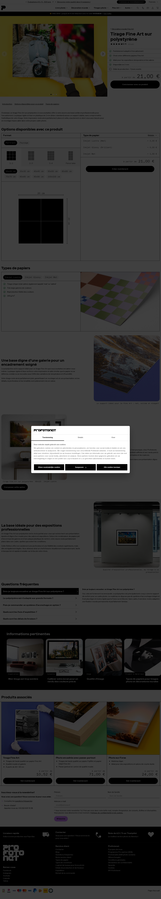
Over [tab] (113, 437)
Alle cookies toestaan (112, 467)
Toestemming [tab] (47, 437)
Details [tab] (80, 437)
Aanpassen (79, 467)
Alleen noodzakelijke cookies (49, 467)
